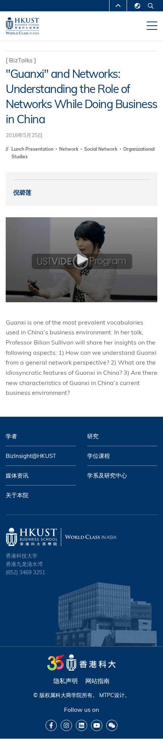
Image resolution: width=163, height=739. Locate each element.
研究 (93, 436)
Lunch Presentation (33, 149)
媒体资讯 (17, 475)
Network (69, 149)
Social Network (101, 149)
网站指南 (97, 681)
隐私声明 (65, 681)
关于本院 (17, 495)
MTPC (106, 695)
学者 (11, 436)
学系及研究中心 (107, 475)
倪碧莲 (22, 192)
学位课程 (98, 455)
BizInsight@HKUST (31, 455)
